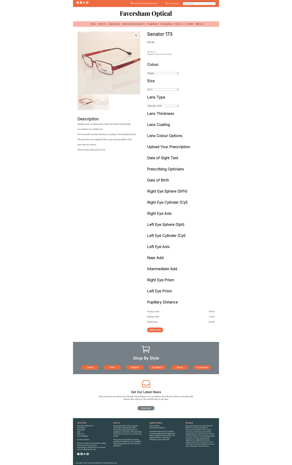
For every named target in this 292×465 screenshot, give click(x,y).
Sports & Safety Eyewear (132, 24)
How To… (179, 24)
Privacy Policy (154, 426)
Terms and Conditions (157, 428)
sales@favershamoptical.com (145, 3)
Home (92, 24)
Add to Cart (155, 330)
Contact (190, 24)
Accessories (166, 24)
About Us (102, 24)
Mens (162, 54)
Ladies (157, 54)
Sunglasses (152, 24)
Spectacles (113, 24)
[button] (136, 35)
